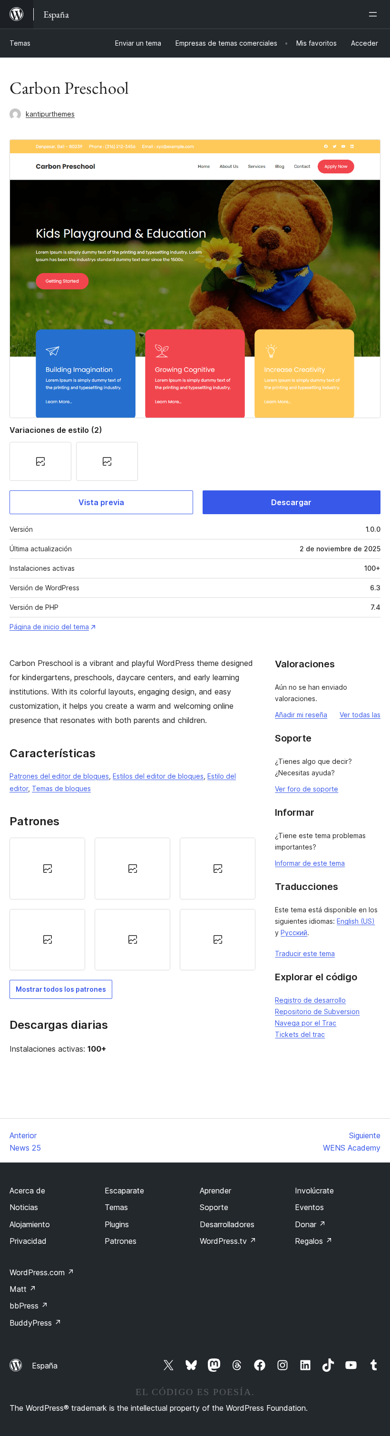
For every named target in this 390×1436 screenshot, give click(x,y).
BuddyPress (35, 1323)
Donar (310, 1224)
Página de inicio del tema (49, 627)
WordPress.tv (228, 1241)
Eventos (309, 1207)
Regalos (313, 1241)
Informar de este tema (310, 863)
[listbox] (132, 904)
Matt (23, 1289)
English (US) (356, 921)
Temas (20, 43)
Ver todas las (360, 715)
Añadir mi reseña (301, 715)
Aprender (215, 1190)
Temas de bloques (61, 788)
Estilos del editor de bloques (158, 776)
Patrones (120, 1241)
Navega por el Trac (305, 1023)
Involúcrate (314, 1190)
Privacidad (28, 1241)
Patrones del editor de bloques (59, 776)
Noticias (24, 1207)
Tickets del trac (300, 1034)
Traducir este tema (305, 953)
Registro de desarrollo (310, 1000)
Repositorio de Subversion (317, 1011)
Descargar (291, 502)
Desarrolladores (227, 1224)
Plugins (117, 1224)
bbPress (29, 1305)
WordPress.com (42, 1272)
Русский (294, 932)
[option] (47, 868)
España (45, 1365)
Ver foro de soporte (306, 789)
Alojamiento (30, 1224)
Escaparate (124, 1190)
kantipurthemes (50, 114)
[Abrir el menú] (375, 14)
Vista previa (101, 502)
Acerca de (27, 1190)
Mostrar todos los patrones (61, 989)
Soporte (214, 1207)
